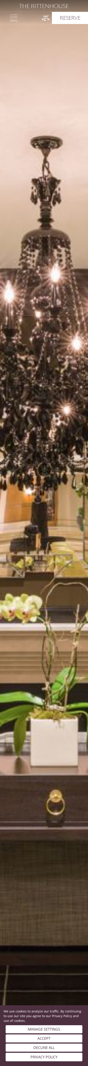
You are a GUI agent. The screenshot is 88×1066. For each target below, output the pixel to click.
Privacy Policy (62, 1016)
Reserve (70, 18)
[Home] (44, 6)
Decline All (44, 1047)
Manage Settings (44, 1029)
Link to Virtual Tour (46, 18)
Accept (44, 1038)
